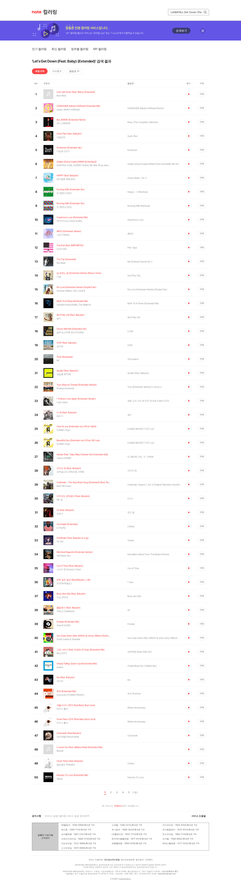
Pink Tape (132, 247)
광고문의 (140, 860)
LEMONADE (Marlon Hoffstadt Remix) (145, 108)
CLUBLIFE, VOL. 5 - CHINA (140, 456)
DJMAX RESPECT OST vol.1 (140, 428)
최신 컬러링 (58, 49)
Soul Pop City (133, 275)
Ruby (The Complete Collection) (142, 122)
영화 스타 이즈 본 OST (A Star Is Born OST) (148, 400)
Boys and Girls (134, 596)
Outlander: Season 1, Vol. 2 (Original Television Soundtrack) (154, 484)
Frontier (131, 624)
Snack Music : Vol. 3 (137, 177)
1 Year (130, 582)
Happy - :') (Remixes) (137, 191)
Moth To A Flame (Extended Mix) (143, 303)
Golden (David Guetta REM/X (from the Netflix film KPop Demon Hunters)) (154, 164)
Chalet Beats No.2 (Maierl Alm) (142, 665)
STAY (129, 345)
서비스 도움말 (198, 815)
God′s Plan (132, 136)
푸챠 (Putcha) (134, 693)
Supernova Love (135, 219)
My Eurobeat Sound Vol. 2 (139, 261)
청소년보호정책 (128, 860)
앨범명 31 (74, 71)
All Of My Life (133, 317)
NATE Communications (121, 879)
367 (129, 414)
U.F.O (130, 498)
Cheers (130, 763)
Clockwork (132, 735)
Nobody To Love (135, 777)
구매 (202, 94)
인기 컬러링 (39, 49)
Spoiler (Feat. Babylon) (138, 373)
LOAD (130, 331)
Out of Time (133, 568)
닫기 (203, 31)
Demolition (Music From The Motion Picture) (148, 554)
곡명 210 (39, 71)
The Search (133, 359)
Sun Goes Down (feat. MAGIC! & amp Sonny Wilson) (152, 638)
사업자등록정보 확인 (169, 871)
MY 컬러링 (100, 49)
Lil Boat (130, 526)
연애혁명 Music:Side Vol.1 (139, 651)
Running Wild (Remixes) (138, 205)
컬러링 (51, 12)
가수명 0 (56, 71)
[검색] (205, 12)
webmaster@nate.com (167, 874)
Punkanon (132, 150)
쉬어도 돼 (132, 470)
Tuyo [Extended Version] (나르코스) (144, 386)
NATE (36, 11)
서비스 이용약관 (96, 860)
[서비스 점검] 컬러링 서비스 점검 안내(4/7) (67, 815)
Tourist (130, 540)
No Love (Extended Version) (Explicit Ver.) (147, 289)
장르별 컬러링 (79, 49)
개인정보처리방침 (112, 860)
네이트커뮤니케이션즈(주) (85, 865)
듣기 (188, 94)
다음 (134, 792)
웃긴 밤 (130, 512)
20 (128, 610)
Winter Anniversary (136, 707)
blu (128, 679)
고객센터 (149, 860)
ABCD (130, 233)
